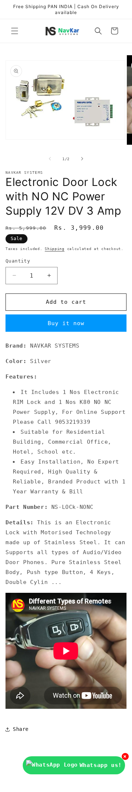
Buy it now (66, 323)
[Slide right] (82, 159)
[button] (15, 31)
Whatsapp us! (101, 765)
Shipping (55, 249)
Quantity (18, 261)
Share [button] (21, 729)
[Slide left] (50, 159)
